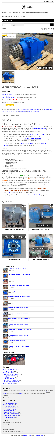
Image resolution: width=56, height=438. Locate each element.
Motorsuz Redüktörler (10, 379)
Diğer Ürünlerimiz (7, 20)
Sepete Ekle (10, 105)
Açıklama (5, 115)
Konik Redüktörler (9, 377)
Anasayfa (4, 12)
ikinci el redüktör (10, 111)
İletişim (23, 16)
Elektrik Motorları (41, 12)
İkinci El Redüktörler (14, 12)
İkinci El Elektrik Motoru (10, 369)
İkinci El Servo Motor (9, 383)
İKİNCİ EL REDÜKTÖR (37, 134)
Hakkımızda (16, 16)
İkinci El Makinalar (7, 16)
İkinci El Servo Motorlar (28, 12)
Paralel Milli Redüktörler (11, 380)
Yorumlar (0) (15, 115)
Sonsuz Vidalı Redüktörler (11, 382)
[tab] (6, 115)
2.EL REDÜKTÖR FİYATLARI (32, 139)
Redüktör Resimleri (34, 195)
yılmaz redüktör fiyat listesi (33, 111)
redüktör (16, 111)
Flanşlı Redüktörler (10, 376)
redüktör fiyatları (22, 111)
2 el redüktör (46, 109)
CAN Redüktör (27, 436)
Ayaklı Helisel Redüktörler (23, 109)
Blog (25, 195)
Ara (52, 25)
